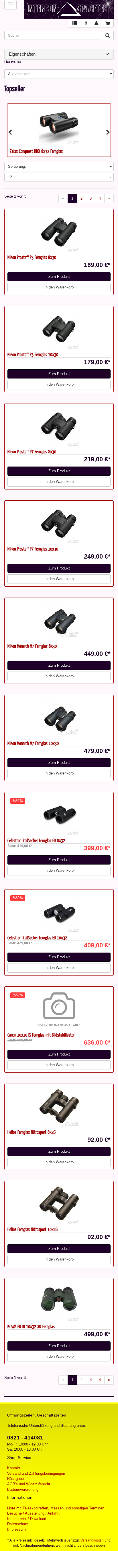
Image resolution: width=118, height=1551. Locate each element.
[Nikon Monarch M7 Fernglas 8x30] (59, 621)
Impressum (16, 1529)
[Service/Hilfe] (86, 23)
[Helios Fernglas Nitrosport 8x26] (59, 1107)
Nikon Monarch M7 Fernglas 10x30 (33, 743)
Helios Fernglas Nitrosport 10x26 (32, 1229)
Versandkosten (92, 1540)
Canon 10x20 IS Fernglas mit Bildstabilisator (40, 1035)
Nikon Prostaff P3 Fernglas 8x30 (31, 257)
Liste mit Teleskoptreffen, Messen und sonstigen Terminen (55, 1508)
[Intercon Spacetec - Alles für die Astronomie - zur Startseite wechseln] (69, 9)
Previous (10, 132)
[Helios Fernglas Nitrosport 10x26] (59, 1204)
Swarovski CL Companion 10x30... (35, 151)
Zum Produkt (59, 276)
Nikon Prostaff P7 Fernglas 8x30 (31, 451)
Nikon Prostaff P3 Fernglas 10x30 (32, 354)
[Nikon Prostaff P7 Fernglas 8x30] (59, 426)
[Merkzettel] (75, 23)
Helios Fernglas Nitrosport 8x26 (31, 1132)
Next (108, 132)
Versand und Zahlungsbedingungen (36, 1473)
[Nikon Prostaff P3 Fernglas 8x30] (59, 232)
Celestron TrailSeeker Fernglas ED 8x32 (36, 840)
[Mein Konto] (96, 23)
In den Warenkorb (59, 287)
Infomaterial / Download (26, 1519)
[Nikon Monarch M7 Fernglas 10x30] (59, 718)
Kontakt (13, 1468)
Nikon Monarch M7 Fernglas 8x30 (32, 646)
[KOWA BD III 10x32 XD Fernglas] (59, 1301)
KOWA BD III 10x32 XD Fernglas (31, 1326)
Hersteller (12, 62)
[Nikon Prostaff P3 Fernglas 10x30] (59, 329)
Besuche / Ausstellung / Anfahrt (33, 1513)
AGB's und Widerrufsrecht (28, 1484)
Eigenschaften (22, 54)
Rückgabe (15, 1478)
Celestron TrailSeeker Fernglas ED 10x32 (37, 937)
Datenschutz (17, 1524)
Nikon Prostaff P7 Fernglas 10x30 (32, 549)
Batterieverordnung (22, 1489)
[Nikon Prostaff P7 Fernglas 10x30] (59, 524)
